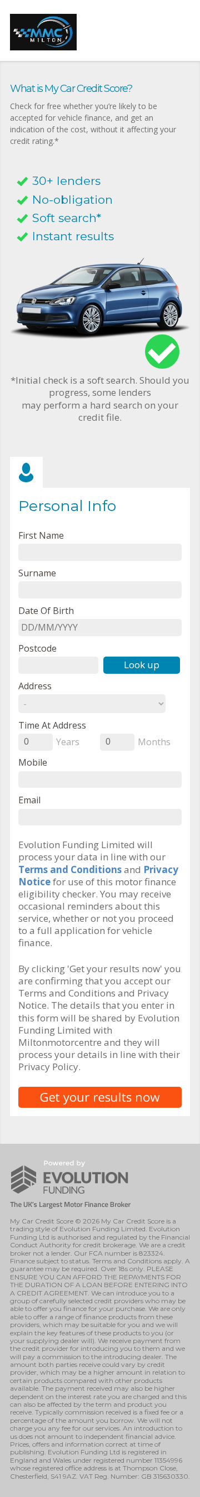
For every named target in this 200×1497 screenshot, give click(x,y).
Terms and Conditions (70, 869)
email (29, 800)
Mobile (32, 762)
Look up (141, 664)
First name (41, 535)
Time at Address (52, 725)
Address (35, 685)
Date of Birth (46, 610)
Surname (37, 573)
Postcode (37, 648)
